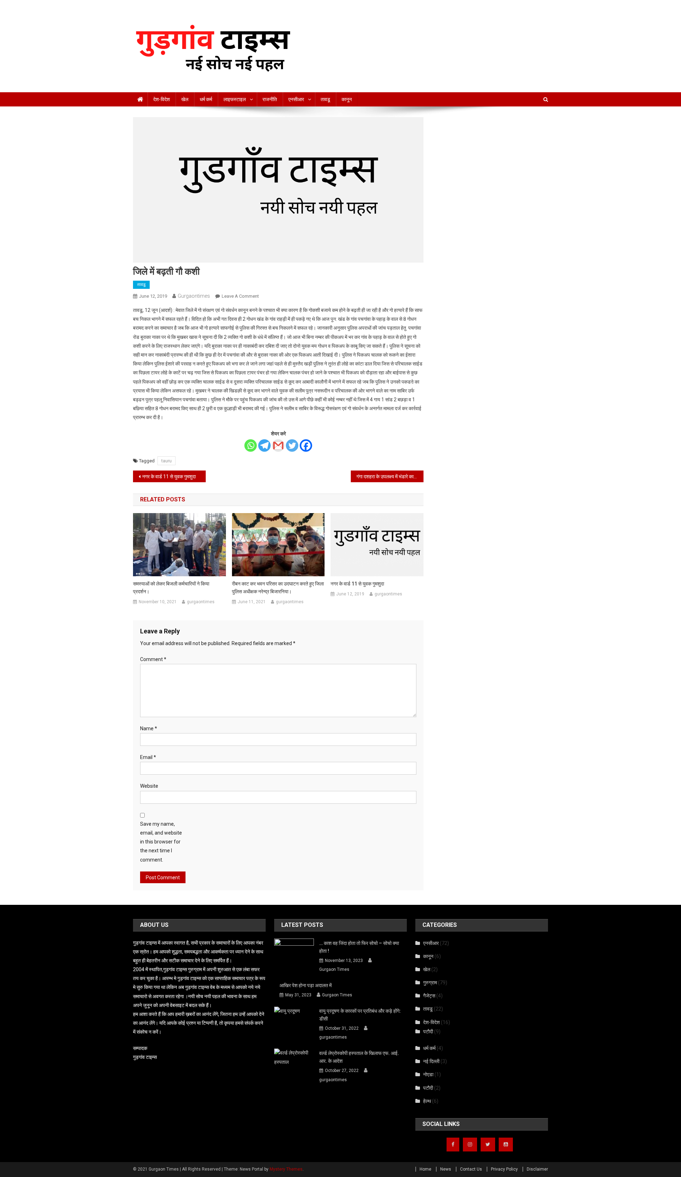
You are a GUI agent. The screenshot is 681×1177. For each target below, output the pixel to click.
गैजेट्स (429, 996)
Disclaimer (537, 1169)
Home (425, 1169)
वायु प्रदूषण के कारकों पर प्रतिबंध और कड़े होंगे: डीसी (360, 1015)
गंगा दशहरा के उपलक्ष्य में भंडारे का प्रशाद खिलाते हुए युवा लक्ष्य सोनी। (389, 476)
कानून (347, 99)
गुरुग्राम (430, 982)
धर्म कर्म (206, 99)
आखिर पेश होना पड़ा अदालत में (306, 985)
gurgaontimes (194, 296)
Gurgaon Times (334, 969)
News (445, 1169)
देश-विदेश (161, 99)
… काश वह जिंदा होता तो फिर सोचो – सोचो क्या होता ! (359, 947)
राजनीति (269, 99)
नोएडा (428, 1074)
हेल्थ (427, 1101)
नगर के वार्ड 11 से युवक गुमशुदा (169, 476)
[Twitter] (292, 445)
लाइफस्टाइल (234, 99)
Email (148, 757)
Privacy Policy (504, 1169)
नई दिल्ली (431, 1061)
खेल (184, 99)
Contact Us (471, 1169)
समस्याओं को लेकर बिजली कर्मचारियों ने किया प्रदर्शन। (171, 587)
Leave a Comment (240, 296)
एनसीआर (296, 99)
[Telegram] (264, 445)
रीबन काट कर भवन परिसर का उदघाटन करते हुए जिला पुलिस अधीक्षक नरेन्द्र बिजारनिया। (278, 587)
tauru (166, 460)
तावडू (325, 99)
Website (149, 786)
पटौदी (428, 1031)
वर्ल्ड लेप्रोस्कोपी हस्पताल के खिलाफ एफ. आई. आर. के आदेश (359, 1057)
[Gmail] (278, 445)
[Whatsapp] (250, 445)
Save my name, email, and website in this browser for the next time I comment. (161, 842)
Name (148, 728)
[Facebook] (306, 445)
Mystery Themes (286, 1169)
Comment (153, 659)
